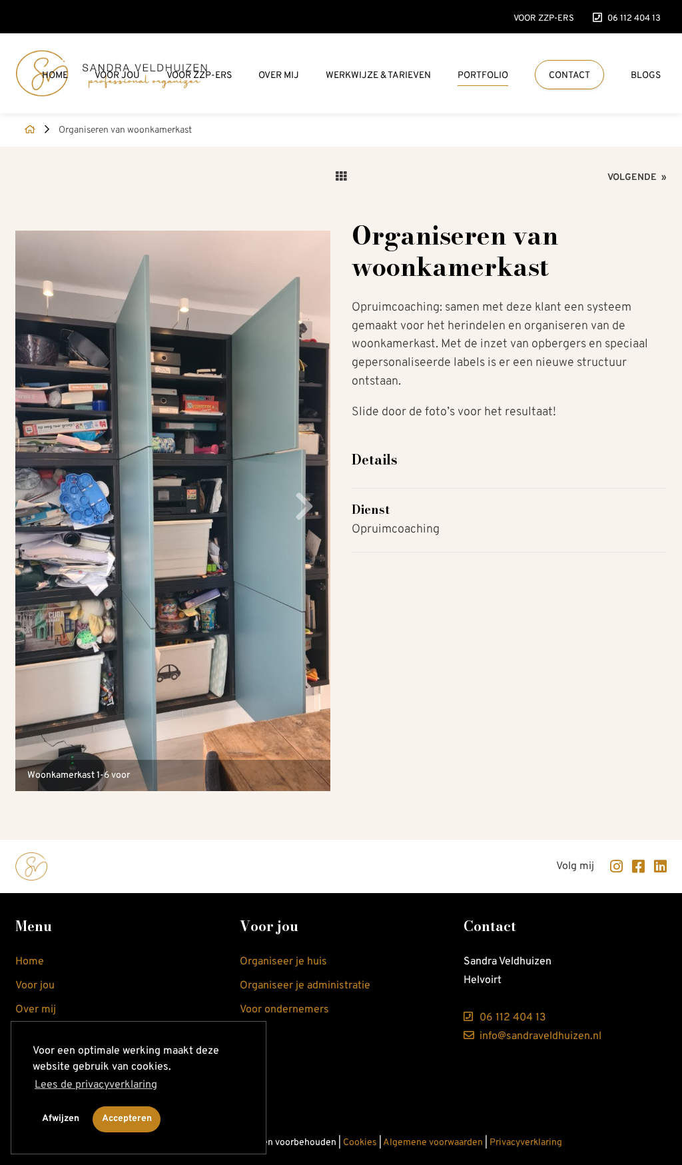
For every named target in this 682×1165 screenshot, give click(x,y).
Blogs (646, 76)
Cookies (360, 1143)
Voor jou (117, 76)
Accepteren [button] (127, 1119)
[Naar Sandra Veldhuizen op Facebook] (635, 866)
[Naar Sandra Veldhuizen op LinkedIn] (657, 866)
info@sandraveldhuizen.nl (539, 1036)
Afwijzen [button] (60, 1119)
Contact (569, 76)
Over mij (278, 76)
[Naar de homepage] (25, 130)
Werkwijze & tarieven (378, 76)
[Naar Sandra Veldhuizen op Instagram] (613, 866)
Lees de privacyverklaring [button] (96, 1085)
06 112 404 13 (634, 18)
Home (55, 76)
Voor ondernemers (284, 1009)
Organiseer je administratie (305, 985)
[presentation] (304, 511)
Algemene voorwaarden (433, 1143)
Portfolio (483, 76)
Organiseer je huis (283, 961)
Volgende (637, 178)
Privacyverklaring (526, 1143)
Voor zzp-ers (543, 18)
